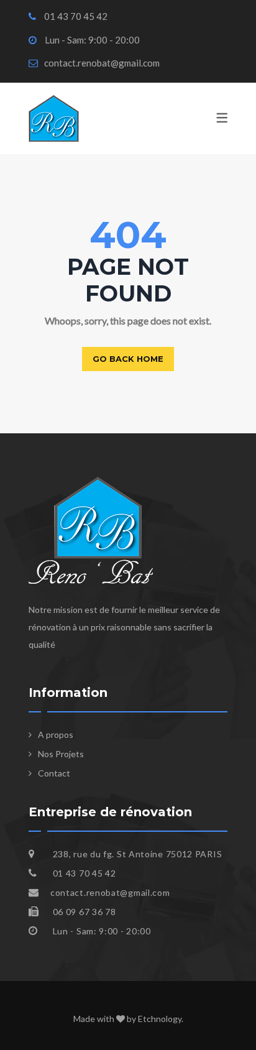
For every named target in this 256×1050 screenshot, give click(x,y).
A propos (55, 734)
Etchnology (159, 1018)
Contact (54, 773)
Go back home (128, 359)
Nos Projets (61, 753)
